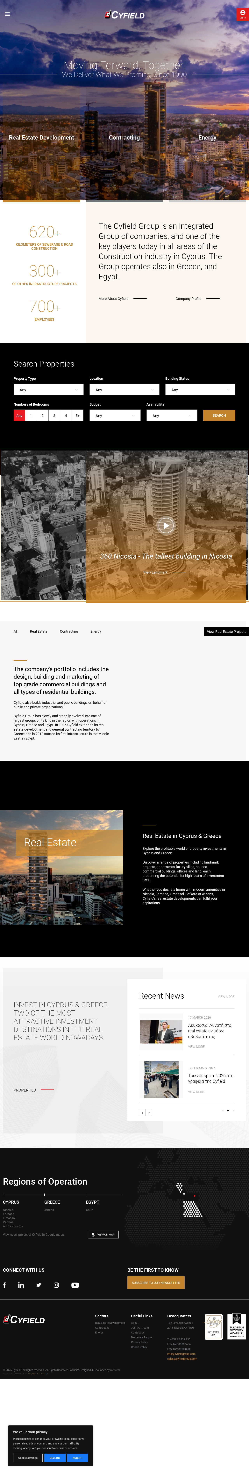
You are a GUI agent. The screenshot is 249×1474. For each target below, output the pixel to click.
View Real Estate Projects (226, 631)
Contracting (102, 1327)
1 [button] (223, 1110)
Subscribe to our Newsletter (156, 1283)
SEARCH (219, 415)
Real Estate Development (110, 1323)
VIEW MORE (226, 997)
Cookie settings (28, 1458)
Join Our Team (140, 1327)
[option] (44, 256)
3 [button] (233, 1110)
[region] (50, 1445)
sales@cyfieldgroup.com (182, 1358)
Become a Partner (142, 1337)
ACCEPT (78, 1458)
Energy (99, 1332)
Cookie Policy (139, 1347)
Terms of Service (41, 1374)
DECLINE (55, 1458)
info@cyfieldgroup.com (181, 1354)
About (135, 1323)
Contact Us (138, 1332)
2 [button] (228, 1110)
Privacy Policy (139, 1342)
